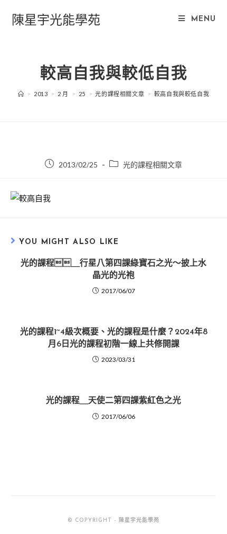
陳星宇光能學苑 (56, 19)
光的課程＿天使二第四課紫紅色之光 (113, 401)
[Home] (21, 93)
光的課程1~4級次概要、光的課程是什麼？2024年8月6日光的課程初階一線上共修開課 (113, 338)
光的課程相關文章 (152, 164)
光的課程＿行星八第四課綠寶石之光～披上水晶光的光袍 (113, 269)
